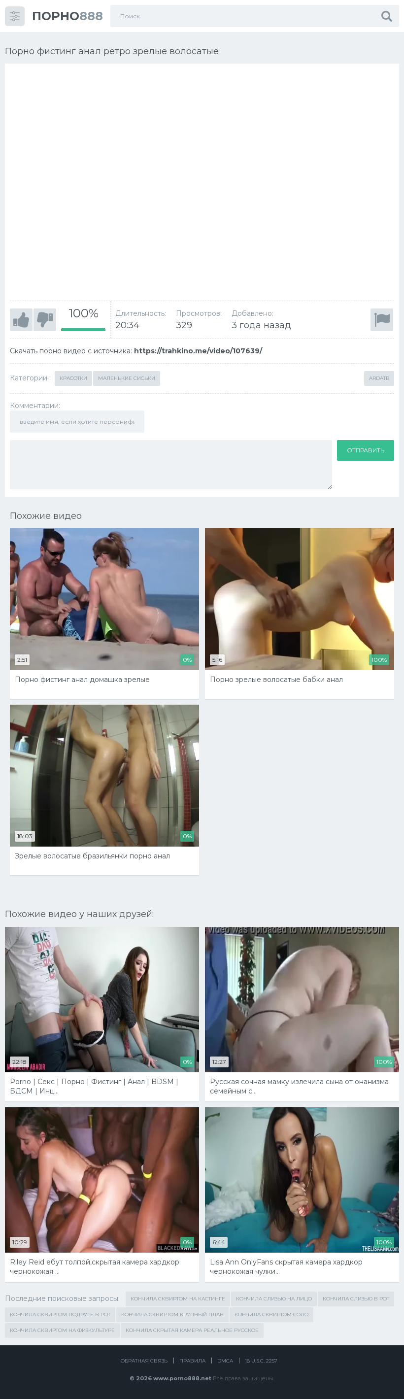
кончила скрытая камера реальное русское (192, 1330)
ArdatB (379, 378)
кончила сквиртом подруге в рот (60, 1314)
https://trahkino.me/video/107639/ (198, 350)
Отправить (365, 450)
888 (67, 16)
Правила (192, 1361)
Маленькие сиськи (126, 378)
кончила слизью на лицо (274, 1299)
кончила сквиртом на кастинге (178, 1299)
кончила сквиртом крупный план (172, 1314)
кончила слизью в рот (356, 1299)
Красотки (73, 378)
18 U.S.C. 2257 (261, 1361)
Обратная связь (144, 1361)
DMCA (225, 1361)
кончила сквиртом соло (271, 1314)
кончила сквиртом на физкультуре (62, 1330)
